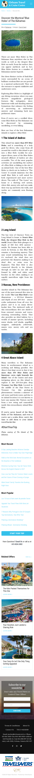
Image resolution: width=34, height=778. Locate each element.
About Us (26, 726)
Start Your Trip (17, 533)
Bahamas (8, 27)
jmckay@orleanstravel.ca (16, 734)
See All (28, 557)
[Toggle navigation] (31, 4)
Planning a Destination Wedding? (12, 520)
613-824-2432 (17, 544)
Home (3, 11)
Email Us (19, 541)
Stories (9, 11)
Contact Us (10, 730)
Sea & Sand (22, 27)
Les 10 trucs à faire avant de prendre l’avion (15, 498)
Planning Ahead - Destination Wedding (14, 525)
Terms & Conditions (12, 726)
